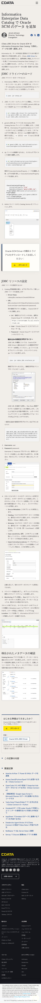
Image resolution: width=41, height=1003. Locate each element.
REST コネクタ (6, 905)
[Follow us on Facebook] (32, 35)
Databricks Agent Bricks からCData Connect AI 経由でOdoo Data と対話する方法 (22, 824)
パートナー (5, 937)
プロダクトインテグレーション (10, 929)
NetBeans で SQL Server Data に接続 (20, 831)
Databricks (25, 962)
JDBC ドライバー (6, 892)
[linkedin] (3, 869)
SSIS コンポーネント (27, 895)
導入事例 (4, 962)
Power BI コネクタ (7, 911)
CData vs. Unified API (8, 943)
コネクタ (4, 926)
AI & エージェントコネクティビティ (10, 933)
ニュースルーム (26, 932)
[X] (6, 869)
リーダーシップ (26, 938)
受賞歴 (23, 935)
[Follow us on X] (35, 35)
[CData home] (9, 3)
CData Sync (25, 889)
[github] (14, 869)
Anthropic (25, 959)
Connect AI (25, 892)
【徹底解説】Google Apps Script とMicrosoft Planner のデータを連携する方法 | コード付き (22, 796)
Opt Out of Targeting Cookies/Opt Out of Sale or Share (20, 1000)
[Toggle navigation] (36, 3)
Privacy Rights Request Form (22, 997)
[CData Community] (18, 869)
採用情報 (24, 945)
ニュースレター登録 (7, 972)
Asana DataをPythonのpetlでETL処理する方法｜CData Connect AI (22, 780)
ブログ (3, 965)
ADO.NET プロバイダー (8, 895)
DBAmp (24, 899)
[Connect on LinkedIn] (38, 35)
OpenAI (24, 975)
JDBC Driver (31, 56)
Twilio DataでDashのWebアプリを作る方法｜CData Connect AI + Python (22, 803)
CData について (26, 926)
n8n (23, 972)
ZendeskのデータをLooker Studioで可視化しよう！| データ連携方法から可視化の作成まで (22, 810)
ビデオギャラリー (7, 978)
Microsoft (24, 969)
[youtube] (10, 869)
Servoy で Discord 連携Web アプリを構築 (21, 835)
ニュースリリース (26, 929)
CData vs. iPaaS (6, 940)
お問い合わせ (8, 876)
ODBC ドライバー (7, 889)
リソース (4, 969)
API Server (5, 902)
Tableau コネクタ (7, 914)
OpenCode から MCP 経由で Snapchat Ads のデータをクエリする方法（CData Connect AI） (22, 787)
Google (24, 965)
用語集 (3, 975)
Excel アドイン (6, 908)
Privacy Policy (26, 993)
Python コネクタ (6, 899)
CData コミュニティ (7, 959)
